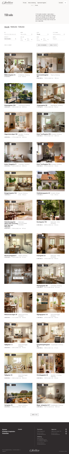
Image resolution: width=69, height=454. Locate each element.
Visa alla (6, 27)
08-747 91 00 (40, 433)
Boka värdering (18, 278)
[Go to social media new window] (66, 429)
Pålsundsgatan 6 (41, 431)
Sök (4, 32)
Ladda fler (34, 414)
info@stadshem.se (41, 434)
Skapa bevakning (42, 45)
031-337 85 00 (40, 442)
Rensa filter (53, 45)
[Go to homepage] (7, 2)
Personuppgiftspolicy (7, 449)
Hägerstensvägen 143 (56, 431)
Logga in (4, 451)
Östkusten (21, 27)
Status (38, 32)
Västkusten (13, 27)
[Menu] (65, 2)
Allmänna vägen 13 (43, 441)
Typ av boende (55, 32)
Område (21, 32)
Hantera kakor (16, 449)
